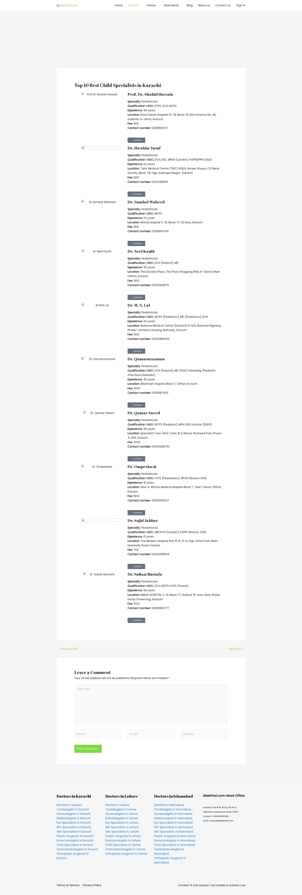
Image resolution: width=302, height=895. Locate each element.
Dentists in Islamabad (169, 805)
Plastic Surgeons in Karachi (75, 836)
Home (119, 5)
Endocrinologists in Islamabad (174, 840)
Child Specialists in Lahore (123, 845)
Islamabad (171, 5)
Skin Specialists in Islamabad (173, 832)
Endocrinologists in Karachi (75, 840)
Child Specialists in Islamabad (174, 845)
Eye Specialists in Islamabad (173, 823)
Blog (190, 5)
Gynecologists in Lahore (121, 814)
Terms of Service (68, 885)
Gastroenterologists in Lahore (125, 849)
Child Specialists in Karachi (75, 845)
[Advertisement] (151, 45)
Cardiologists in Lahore (120, 809)
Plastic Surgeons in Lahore (123, 836)
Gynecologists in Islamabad (173, 814)
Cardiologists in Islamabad (172, 809)
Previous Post (67, 649)
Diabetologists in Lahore (121, 818)
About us (204, 5)
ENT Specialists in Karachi (74, 827)
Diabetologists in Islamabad (173, 818)
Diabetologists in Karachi (73, 818)
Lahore (151, 5)
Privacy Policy (92, 885)
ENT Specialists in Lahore (121, 827)
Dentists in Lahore (117, 805)
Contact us (223, 5)
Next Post (237, 649)
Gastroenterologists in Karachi (77, 849)
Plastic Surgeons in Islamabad (174, 836)
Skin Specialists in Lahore (122, 832)
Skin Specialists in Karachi (74, 832)
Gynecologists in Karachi (73, 814)
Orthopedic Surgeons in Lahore (126, 854)
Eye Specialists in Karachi (74, 823)
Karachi (133, 5)
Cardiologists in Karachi (73, 809)
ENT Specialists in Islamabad (173, 827)
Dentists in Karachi (69, 805)
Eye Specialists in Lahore (121, 823)
